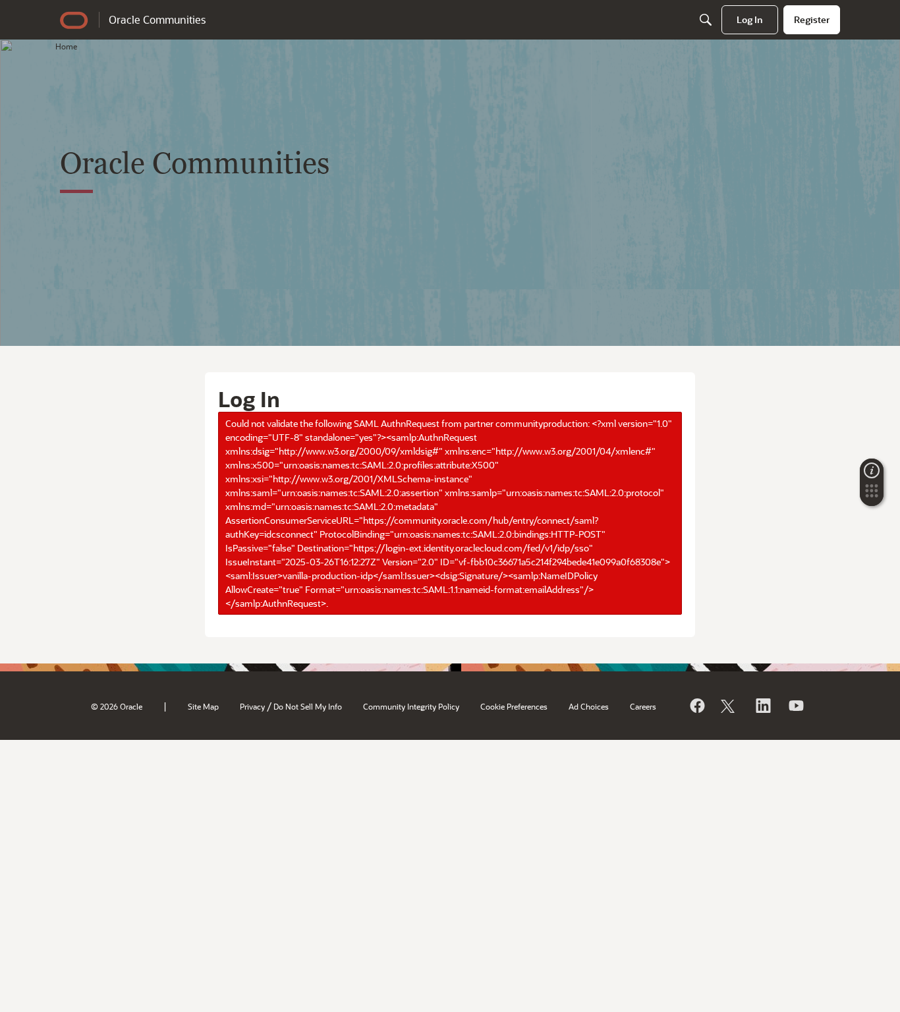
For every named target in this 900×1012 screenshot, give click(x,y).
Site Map (203, 706)
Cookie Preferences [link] (514, 706)
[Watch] (795, 706)
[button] (872, 495)
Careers (643, 706)
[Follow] (729, 706)
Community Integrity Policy (411, 706)
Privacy (252, 706)
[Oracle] (696, 706)
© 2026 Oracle (116, 706)
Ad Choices (589, 706)
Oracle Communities (157, 19)
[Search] (705, 20)
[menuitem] (749, 19)
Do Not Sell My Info (307, 706)
